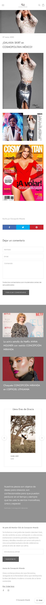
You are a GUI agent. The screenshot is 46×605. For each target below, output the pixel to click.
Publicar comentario (16, 292)
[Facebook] (3, 590)
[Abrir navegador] (3, 5)
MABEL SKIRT (15, 456)
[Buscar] (39, 5)
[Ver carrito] (43, 5)
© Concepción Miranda (23, 600)
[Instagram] (8, 590)
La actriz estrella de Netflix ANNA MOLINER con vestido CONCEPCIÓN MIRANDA (22, 345)
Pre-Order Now (8, 586)
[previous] (4, 437)
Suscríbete (11, 559)
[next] (41, 437)
